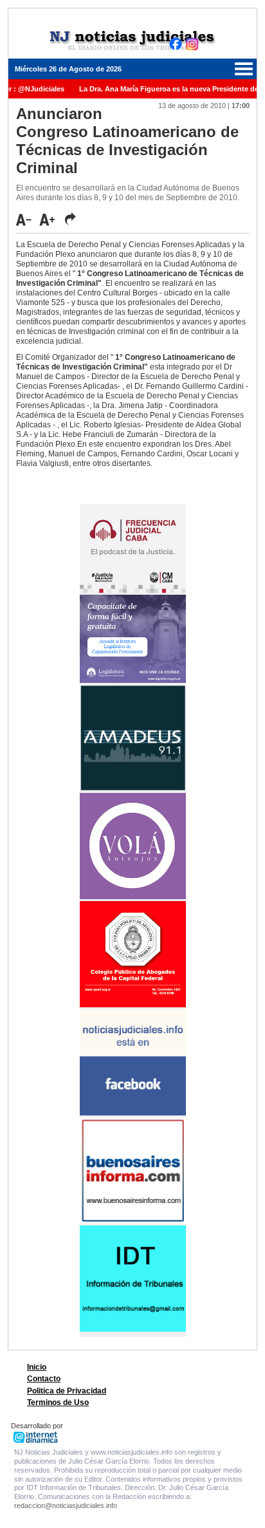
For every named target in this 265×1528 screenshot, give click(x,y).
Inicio (36, 1367)
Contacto (43, 1378)
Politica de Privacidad (66, 1390)
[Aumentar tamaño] (51, 219)
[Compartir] (70, 218)
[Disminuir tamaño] (27, 219)
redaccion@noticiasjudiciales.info (65, 1505)
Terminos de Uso (58, 1402)
